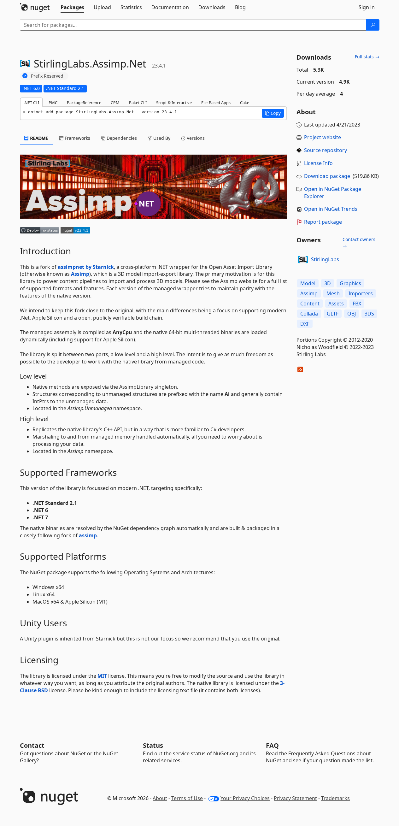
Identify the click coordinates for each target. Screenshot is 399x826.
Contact (32, 745)
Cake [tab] (244, 102)
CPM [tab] (115, 102)
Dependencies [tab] (121, 138)
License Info (318, 163)
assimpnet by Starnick (86, 266)
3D (327, 283)
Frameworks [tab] (76, 138)
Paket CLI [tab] (138, 102)
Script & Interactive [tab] (174, 102)
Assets (336, 303)
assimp (88, 535)
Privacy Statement (295, 798)
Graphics (350, 283)
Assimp (80, 273)
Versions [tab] (195, 138)
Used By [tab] (161, 138)
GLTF (332, 313)
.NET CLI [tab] (31, 102)
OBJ (351, 313)
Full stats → (367, 57)
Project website (322, 137)
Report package (323, 221)
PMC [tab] (53, 102)
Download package (327, 176)
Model (307, 283)
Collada (309, 313)
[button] (273, 113)
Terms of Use (187, 798)
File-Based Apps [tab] (216, 102)
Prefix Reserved (47, 76)
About (160, 798)
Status (153, 745)
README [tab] (38, 138)
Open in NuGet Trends (330, 208)
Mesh (333, 293)
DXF (304, 323)
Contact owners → (359, 242)
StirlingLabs (325, 259)
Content (310, 303)
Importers (361, 293)
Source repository (325, 150)
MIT (102, 675)
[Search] (372, 25)
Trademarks (335, 798)
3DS (369, 313)
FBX (357, 303)
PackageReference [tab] (84, 102)
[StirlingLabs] (302, 259)
